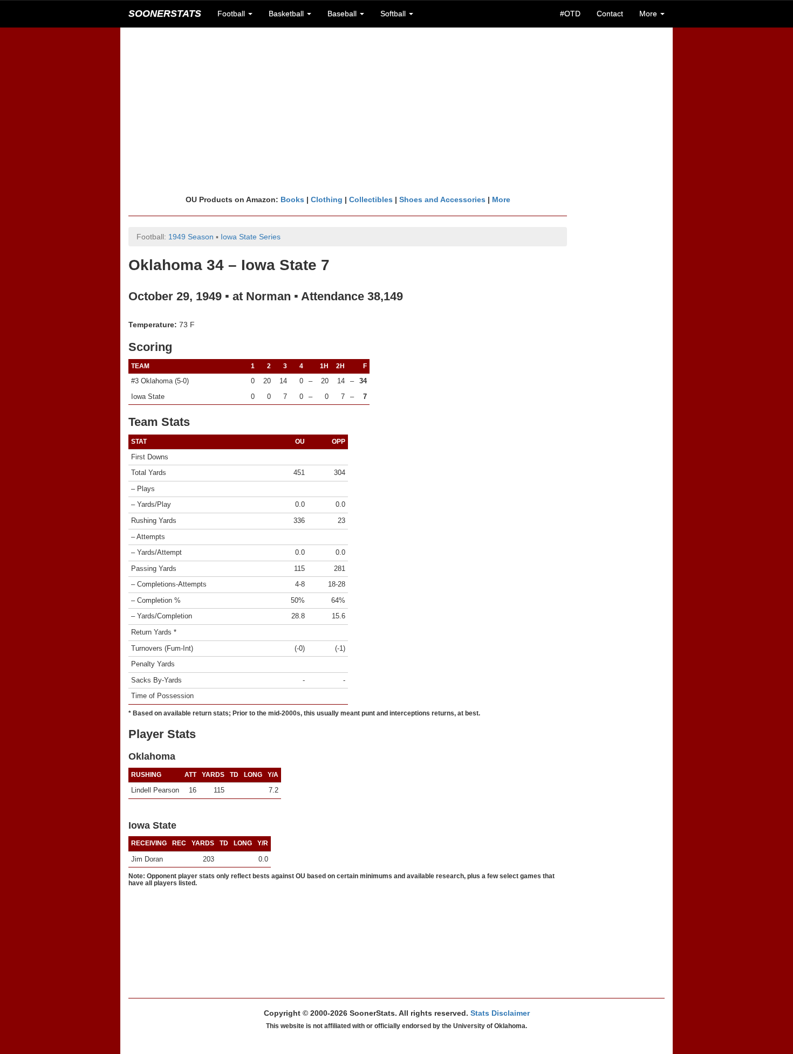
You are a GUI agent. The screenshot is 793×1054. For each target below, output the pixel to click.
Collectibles (371, 199)
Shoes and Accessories (442, 199)
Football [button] (232, 13)
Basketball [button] (287, 13)
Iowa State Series (251, 236)
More (501, 199)
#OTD (570, 13)
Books (292, 199)
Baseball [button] (343, 13)
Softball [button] (394, 13)
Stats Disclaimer (500, 1013)
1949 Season (191, 236)
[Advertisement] (396, 110)
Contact (610, 13)
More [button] (649, 13)
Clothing (327, 199)
